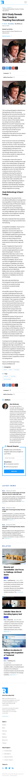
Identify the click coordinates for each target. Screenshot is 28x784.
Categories (7, 367)
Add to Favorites (8, 77)
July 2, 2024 (19, 580)
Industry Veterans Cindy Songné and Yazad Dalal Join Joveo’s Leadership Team (13, 493)
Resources (5, 740)
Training (4, 743)
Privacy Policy (13, 775)
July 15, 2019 (5, 25)
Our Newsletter (8, 750)
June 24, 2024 (17, 619)
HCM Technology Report (12, 466)
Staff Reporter (11, 580)
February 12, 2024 (11, 490)
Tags (5, 373)
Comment (6, 73)
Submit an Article (7, 29)
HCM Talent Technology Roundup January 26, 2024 (13, 527)
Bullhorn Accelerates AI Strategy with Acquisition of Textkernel (13, 652)
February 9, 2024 (10, 507)
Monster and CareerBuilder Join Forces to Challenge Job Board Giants (14, 571)
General (5, 369)
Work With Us (7, 753)
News (10, 369)
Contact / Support (8, 759)
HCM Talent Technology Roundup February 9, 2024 (13, 510)
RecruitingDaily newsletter (12, 464)
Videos (4, 734)
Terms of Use (5, 775)
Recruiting (11, 23)
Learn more (5, 716)
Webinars (4, 737)
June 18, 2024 (7, 663)
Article (5, 23)
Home (3, 7)
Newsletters (7, 462)
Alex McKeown (18, 23)
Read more (10, 519)
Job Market (5, 376)
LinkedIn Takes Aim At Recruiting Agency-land (13, 613)
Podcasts (4, 731)
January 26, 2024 (10, 524)
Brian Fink (10, 619)
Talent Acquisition (7, 379)
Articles (9, 7)
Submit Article (6, 36)
